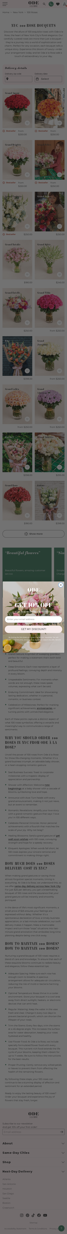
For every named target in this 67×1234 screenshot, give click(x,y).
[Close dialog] (60, 584)
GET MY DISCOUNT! (33, 629)
